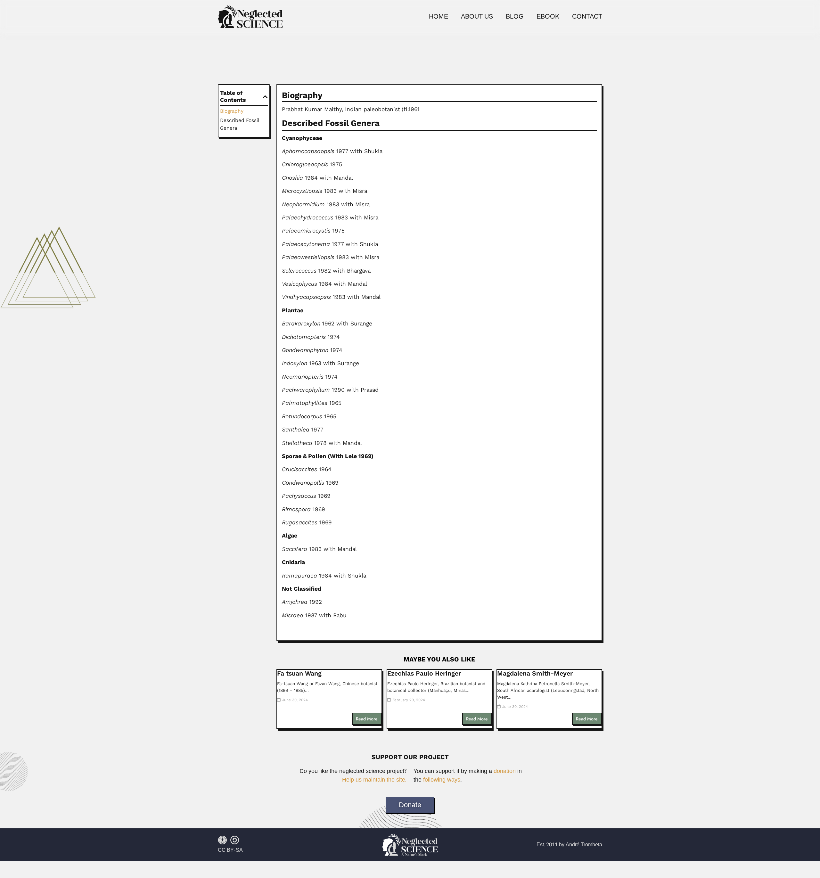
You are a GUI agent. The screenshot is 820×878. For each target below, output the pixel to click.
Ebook (548, 16)
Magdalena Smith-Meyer (535, 673)
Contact (587, 16)
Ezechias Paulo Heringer (424, 673)
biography (231, 111)
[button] (265, 97)
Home (438, 16)
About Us (477, 16)
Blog (515, 16)
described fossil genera (239, 124)
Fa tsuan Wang (299, 673)
